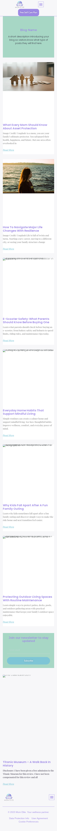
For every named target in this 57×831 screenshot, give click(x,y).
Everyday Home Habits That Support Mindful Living (23, 412)
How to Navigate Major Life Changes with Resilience (22, 229)
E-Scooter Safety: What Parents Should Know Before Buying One (26, 320)
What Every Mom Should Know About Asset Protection (25, 126)
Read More (8, 150)
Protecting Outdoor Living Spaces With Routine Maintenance (27, 598)
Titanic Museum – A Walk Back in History (27, 763)
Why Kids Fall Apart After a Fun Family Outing (25, 507)
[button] (41, 4)
